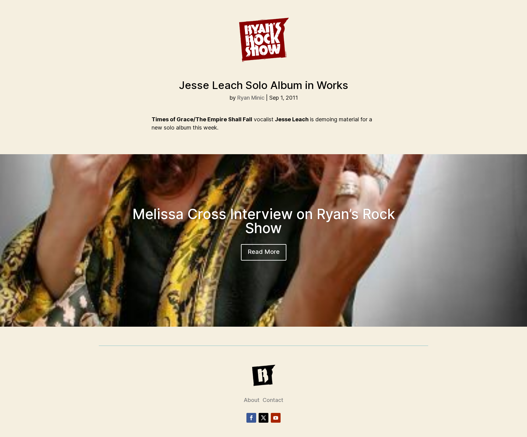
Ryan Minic (250, 97)
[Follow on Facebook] (251, 418)
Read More (264, 251)
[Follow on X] (263, 418)
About (252, 400)
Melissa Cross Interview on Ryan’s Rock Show (263, 220)
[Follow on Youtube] (276, 418)
